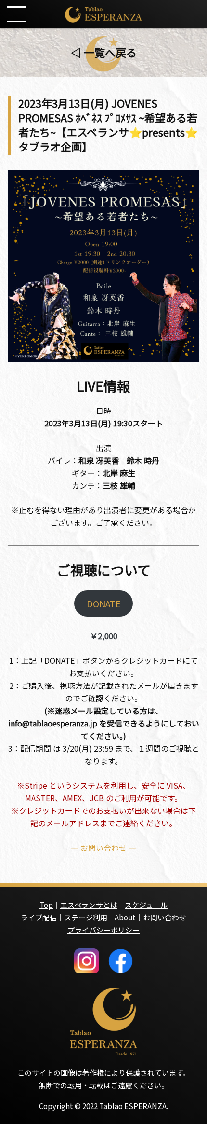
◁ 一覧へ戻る (104, 52)
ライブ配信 (39, 917)
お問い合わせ (164, 917)
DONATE (104, 603)
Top (46, 905)
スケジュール (146, 905)
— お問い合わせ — (103, 847)
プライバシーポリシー (103, 930)
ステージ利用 (85, 917)
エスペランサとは (88, 905)
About (125, 917)
